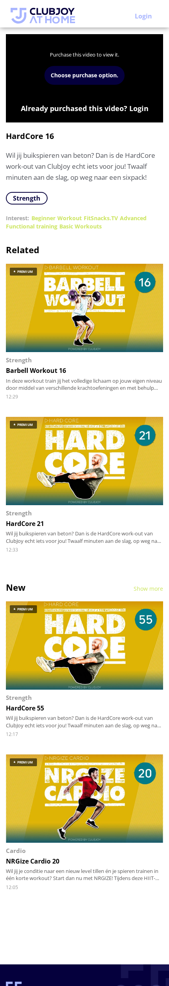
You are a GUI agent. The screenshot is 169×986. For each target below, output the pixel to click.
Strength (26, 198)
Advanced (133, 218)
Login (143, 16)
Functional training (31, 226)
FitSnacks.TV (101, 218)
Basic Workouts (80, 226)
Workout (69, 218)
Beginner (43, 218)
